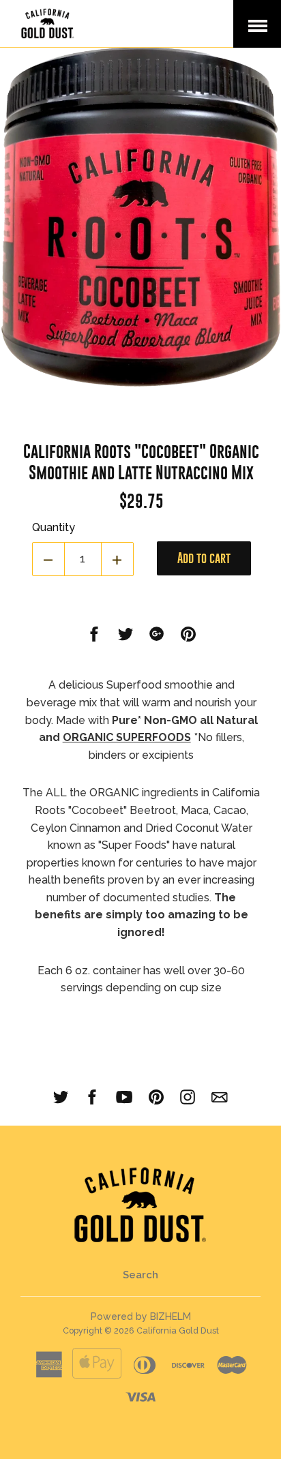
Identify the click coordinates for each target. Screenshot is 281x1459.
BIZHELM (170, 1316)
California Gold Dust (177, 1330)
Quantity (53, 527)
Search (140, 1275)
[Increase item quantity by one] (117, 559)
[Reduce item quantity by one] (48, 559)
